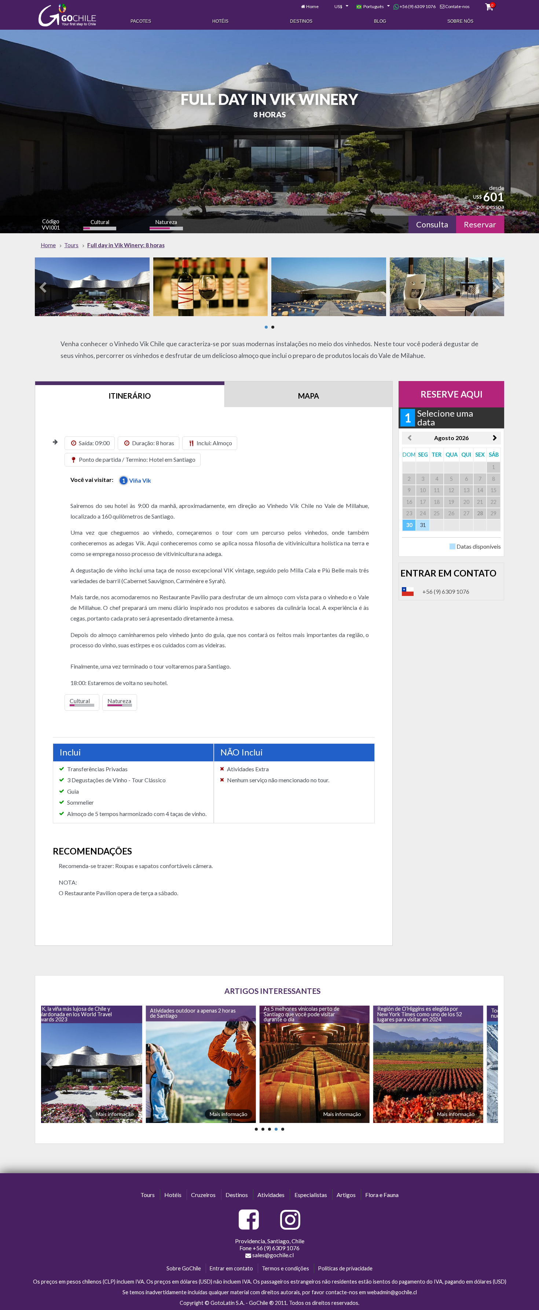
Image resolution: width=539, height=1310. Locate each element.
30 (409, 525)
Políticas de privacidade (345, 1268)
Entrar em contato (231, 1268)
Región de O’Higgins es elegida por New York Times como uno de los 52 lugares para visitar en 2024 (313, 1014)
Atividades (271, 1194)
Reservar (480, 224)
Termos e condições (285, 1268)
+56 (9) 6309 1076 (417, 6)
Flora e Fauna (382, 1194)
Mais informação (121, 1114)
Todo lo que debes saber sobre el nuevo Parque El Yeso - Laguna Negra (428, 1013)
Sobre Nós (460, 21)
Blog (380, 21)
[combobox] (337, 6)
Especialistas (310, 1194)
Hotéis (220, 21)
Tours (147, 1194)
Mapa (308, 395)
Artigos (346, 1194)
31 (423, 525)
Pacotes (141, 21)
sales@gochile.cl (273, 1254)
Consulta (432, 224)
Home (312, 6)
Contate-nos (457, 6)
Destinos (301, 21)
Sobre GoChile (183, 1268)
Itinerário (130, 395)
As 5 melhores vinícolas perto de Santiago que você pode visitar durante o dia (195, 1014)
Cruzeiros (203, 1194)
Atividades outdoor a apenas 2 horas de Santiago (86, 1013)
